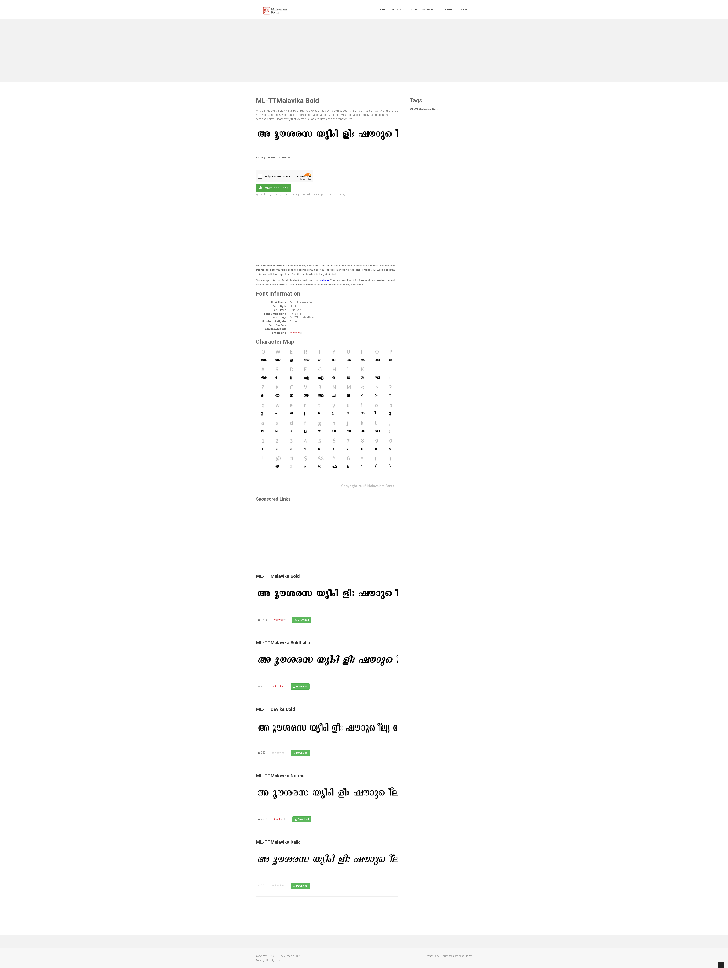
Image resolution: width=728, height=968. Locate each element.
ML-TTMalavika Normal (281, 775)
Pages (469, 956)
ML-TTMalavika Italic (278, 842)
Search (464, 9)
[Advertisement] (364, 49)
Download (303, 619)
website (324, 280)
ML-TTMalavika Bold (278, 576)
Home (382, 9)
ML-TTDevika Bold (275, 709)
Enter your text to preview (274, 157)
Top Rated (447, 9)
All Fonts (398, 9)
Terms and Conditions (453, 956)
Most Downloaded (422, 9)
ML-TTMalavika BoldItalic (283, 642)
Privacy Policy (432, 956)
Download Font (275, 187)
